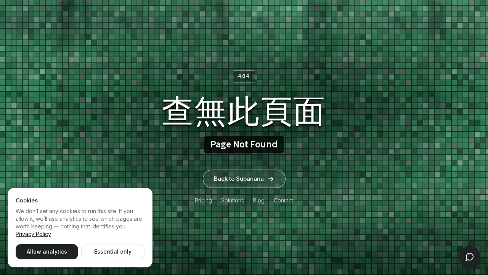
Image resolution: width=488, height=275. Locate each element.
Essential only (113, 251)
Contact (283, 200)
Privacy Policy (33, 234)
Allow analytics (47, 251)
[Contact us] (469, 256)
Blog (259, 200)
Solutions (232, 200)
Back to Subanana (239, 178)
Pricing (203, 200)
